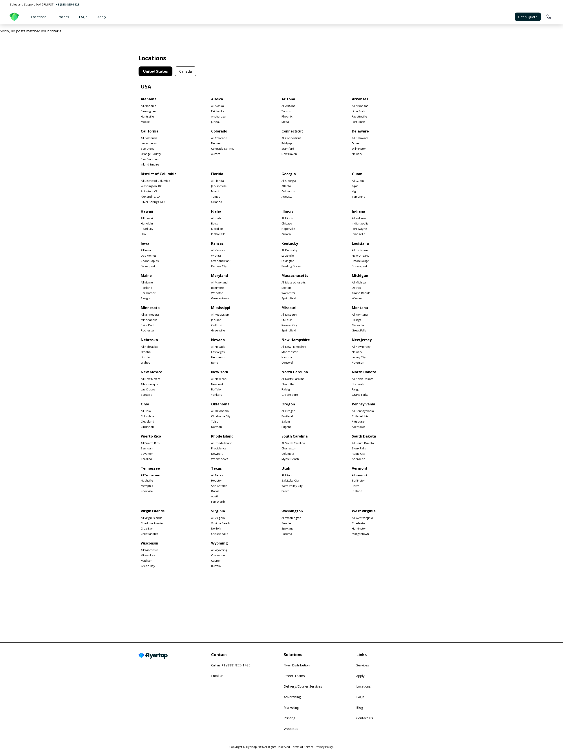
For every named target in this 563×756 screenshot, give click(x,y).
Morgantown (360, 534)
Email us (217, 675)
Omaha (146, 352)
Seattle (286, 523)
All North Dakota (362, 379)
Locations (38, 17)
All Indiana (359, 218)
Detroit (356, 288)
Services (362, 665)
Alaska (217, 99)
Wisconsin (149, 543)
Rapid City (358, 454)
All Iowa (146, 250)
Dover (356, 143)
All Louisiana (360, 250)
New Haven (289, 154)
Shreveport (359, 266)
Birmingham (149, 111)
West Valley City (292, 486)
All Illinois (288, 218)
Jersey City (359, 357)
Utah (286, 468)
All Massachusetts (294, 282)
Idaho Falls (218, 234)
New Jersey (362, 339)
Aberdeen (358, 459)
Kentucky (290, 243)
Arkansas (360, 99)
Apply (101, 17)
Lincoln (145, 357)
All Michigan (359, 282)
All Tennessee (150, 475)
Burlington (359, 480)
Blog (359, 707)
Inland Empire (150, 164)
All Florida (217, 181)
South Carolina (295, 436)
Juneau (216, 122)
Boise (215, 223)
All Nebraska (149, 347)
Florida (217, 173)
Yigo (354, 191)
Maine (146, 275)
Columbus (288, 191)
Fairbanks (217, 111)
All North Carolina (293, 379)
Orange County (151, 154)
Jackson (216, 320)
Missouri (289, 307)
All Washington (291, 518)
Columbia (288, 454)
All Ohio (146, 411)
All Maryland (219, 282)
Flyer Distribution (297, 665)
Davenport (148, 266)
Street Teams (294, 675)
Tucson (286, 111)
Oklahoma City (220, 416)
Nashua (287, 357)
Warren (357, 298)
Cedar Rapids (150, 261)
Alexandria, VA (150, 197)
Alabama (149, 99)
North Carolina (295, 372)
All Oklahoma (220, 411)
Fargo (355, 389)
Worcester (288, 293)
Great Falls (359, 330)
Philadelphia (360, 416)
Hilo (143, 234)
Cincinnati (147, 427)
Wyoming (219, 543)
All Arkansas (360, 106)
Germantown (220, 298)
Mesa (285, 122)
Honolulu (147, 223)
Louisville (288, 256)
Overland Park (220, 261)
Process (63, 17)
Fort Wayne (359, 229)
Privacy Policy (324, 747)
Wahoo (145, 362)
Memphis (147, 486)
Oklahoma (220, 404)
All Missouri (289, 314)
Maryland (219, 275)
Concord (287, 362)
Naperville (288, 229)
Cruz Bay (147, 528)
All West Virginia (362, 518)
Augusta (287, 197)
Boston (286, 288)
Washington (292, 511)
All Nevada (218, 347)
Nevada (218, 339)
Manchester (290, 352)
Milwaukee (148, 555)
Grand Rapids (361, 293)
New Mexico (151, 372)
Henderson (218, 357)
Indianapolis (360, 223)
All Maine (147, 282)
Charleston (289, 448)
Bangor (145, 298)
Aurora (215, 154)
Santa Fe (146, 395)
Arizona (288, 99)
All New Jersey (361, 347)
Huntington (359, 528)
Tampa (215, 197)
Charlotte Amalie (152, 523)
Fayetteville (359, 116)
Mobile (145, 122)
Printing (289, 718)
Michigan (360, 275)
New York (219, 372)
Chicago (287, 223)
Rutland (357, 491)
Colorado (219, 131)
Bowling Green (291, 266)
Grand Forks (360, 395)
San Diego (147, 149)
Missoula (358, 325)
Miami (215, 191)
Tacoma (287, 534)
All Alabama (148, 106)
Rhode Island (222, 436)
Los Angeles (149, 143)
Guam (357, 173)
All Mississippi (220, 314)
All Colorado (219, 138)
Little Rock (358, 111)
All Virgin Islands (151, 518)
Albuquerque (149, 384)
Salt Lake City (290, 480)
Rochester (147, 330)
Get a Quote (527, 17)
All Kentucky (290, 250)
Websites (291, 728)
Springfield (289, 298)
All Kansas (218, 250)
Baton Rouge (360, 261)
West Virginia (364, 511)
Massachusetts (295, 275)
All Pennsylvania (363, 411)
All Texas (217, 475)
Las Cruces (148, 389)
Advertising (292, 697)
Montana (360, 307)
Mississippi (220, 307)
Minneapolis (149, 320)
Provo (285, 491)
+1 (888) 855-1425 (67, 4)
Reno (214, 362)
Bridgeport (289, 143)
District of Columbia (159, 173)
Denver (216, 143)
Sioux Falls (359, 448)
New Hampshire (296, 339)
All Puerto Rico (150, 443)
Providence (218, 448)
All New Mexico (151, 379)
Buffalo (216, 389)
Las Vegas (218, 352)
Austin (215, 496)
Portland (146, 288)
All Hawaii (147, 218)
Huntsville (147, 116)
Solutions (293, 654)
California (150, 131)
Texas (216, 468)
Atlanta (286, 186)
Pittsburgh (359, 421)
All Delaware (360, 138)
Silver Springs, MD (153, 202)
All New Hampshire (294, 347)
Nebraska (149, 339)
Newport (217, 454)
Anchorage (218, 116)
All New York (219, 379)
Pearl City (147, 229)
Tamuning (358, 197)
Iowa (145, 243)
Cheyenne (218, 555)
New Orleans (360, 256)
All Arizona (289, 106)
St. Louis (287, 320)
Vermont (359, 468)
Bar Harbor (148, 293)
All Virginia (218, 518)
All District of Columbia (155, 181)
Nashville (147, 480)
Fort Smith (358, 122)
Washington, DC (151, 186)
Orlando (216, 202)
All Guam (358, 181)
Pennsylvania (363, 404)
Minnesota (150, 307)
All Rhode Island (221, 443)
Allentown (358, 427)
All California (149, 138)
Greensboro (290, 395)
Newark (357, 154)
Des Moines (149, 256)
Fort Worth (218, 502)
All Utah (287, 475)
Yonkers (216, 395)
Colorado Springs (222, 149)
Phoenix (287, 116)
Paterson (358, 362)
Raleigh (286, 389)
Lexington (288, 261)
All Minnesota (150, 314)
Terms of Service (302, 747)
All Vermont (359, 475)
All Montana (360, 314)
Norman (216, 427)
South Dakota (364, 436)
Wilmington (359, 149)
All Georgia (289, 181)
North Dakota (364, 372)
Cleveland (147, 421)
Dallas (215, 491)
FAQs (83, 17)
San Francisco (150, 159)
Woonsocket (219, 459)
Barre (355, 486)
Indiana (358, 211)
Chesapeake (219, 534)
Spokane (288, 528)
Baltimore (217, 288)
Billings (356, 320)
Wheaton (217, 293)
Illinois (287, 211)
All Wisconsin (149, 550)
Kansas (217, 243)
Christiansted (150, 534)
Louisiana (360, 243)
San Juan (147, 448)
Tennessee (150, 468)
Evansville (358, 234)
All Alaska (217, 106)
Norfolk (216, 528)
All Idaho (217, 218)
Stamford (288, 149)
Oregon (288, 404)
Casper (216, 561)
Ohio (145, 404)
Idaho (216, 211)
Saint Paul (147, 325)
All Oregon (288, 411)
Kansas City (219, 266)
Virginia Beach (220, 523)
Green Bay (148, 566)
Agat (355, 186)
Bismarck (358, 384)
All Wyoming (219, 550)
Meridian (217, 229)
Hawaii (147, 211)
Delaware (360, 131)
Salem (286, 421)
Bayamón (147, 454)
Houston (217, 480)
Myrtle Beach (290, 459)
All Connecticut (291, 138)
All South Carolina (293, 443)
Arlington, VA (149, 191)
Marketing (291, 707)
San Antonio (219, 486)
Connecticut (292, 131)
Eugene (287, 427)
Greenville (218, 330)
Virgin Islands (153, 511)
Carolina (146, 459)
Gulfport (216, 325)
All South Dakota (363, 443)
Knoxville (147, 491)
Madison (146, 561)
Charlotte (288, 384)
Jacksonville (219, 186)
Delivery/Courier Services (303, 686)
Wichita (216, 256)
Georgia (289, 173)
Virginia (218, 511)
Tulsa (214, 421)
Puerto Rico (151, 436)
